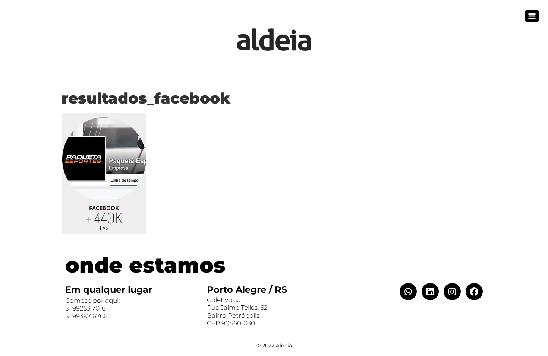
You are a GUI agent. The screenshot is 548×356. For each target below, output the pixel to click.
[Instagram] (452, 291)
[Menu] (532, 16)
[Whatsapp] (408, 291)
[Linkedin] (430, 291)
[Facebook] (474, 291)
